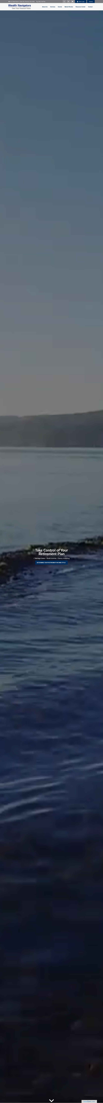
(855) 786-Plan (41, 1)
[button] (44, 6)
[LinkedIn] (68, 1)
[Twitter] (64, 1)
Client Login (81, 1)
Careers (91, 1)
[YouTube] (72, 1)
